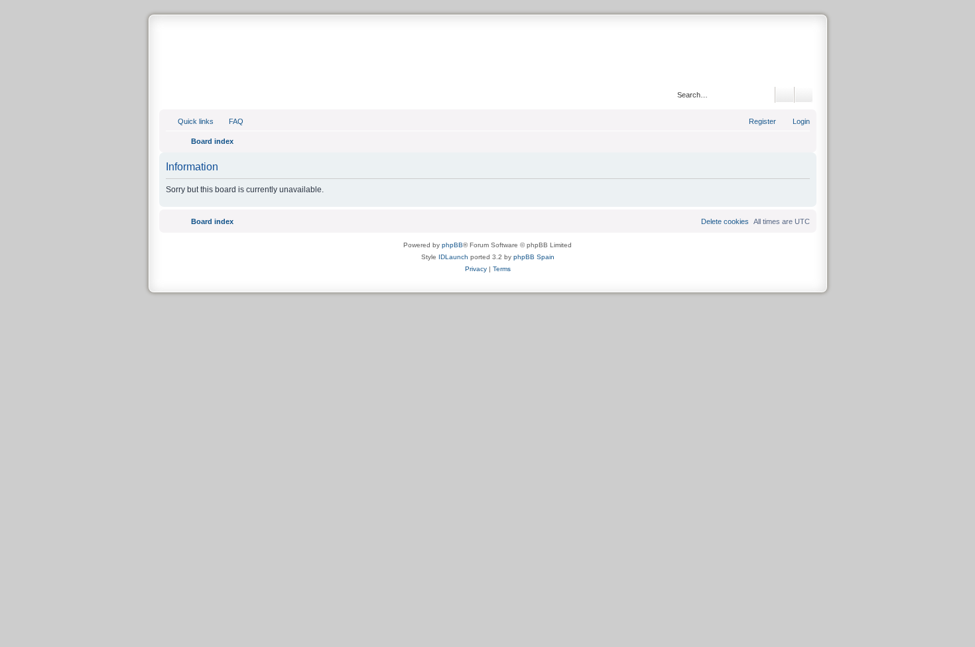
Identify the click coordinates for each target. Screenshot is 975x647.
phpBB (452, 245)
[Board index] (487, 52)
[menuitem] (230, 121)
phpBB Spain (533, 257)
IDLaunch (453, 257)
